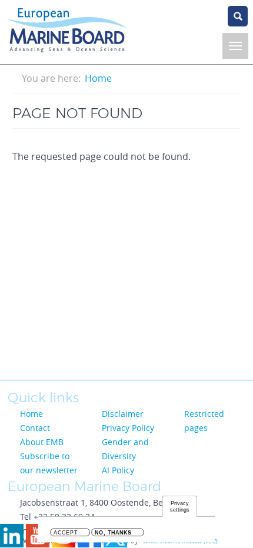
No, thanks (113, 533)
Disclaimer (123, 413)
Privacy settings (179, 506)
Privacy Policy (128, 427)
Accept (66, 533)
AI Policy (118, 470)
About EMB (42, 441)
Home (98, 78)
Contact (35, 427)
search (238, 16)
